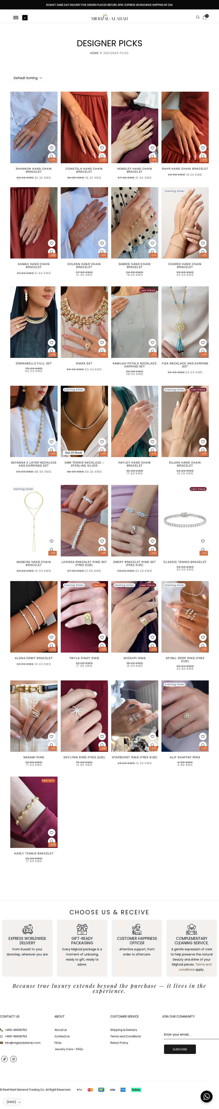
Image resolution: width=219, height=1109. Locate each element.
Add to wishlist (51, 148)
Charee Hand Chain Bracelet (185, 265)
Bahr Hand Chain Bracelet (185, 169)
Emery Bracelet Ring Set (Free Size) (134, 563)
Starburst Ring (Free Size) (134, 757)
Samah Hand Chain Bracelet (34, 265)
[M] (15, 17)
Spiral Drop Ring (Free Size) (185, 659)
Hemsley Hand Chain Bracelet (134, 170)
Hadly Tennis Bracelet (33, 853)
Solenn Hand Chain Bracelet (84, 265)
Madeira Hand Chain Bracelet (34, 563)
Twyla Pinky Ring (84, 658)
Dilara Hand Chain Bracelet (185, 464)
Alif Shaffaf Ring (185, 757)
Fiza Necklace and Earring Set (185, 365)
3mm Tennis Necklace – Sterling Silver (84, 464)
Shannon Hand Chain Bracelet (34, 170)
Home (94, 53)
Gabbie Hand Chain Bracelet (135, 265)
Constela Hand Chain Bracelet (84, 170)
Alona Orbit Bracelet (34, 658)
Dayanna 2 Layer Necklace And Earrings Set (34, 464)
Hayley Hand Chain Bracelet (134, 464)
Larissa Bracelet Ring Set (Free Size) (84, 563)
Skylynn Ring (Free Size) (84, 757)
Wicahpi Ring (135, 658)
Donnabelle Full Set (34, 363)
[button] (205, 18)
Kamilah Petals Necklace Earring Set (135, 365)
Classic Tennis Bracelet (185, 562)
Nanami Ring (34, 757)
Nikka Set (84, 363)
